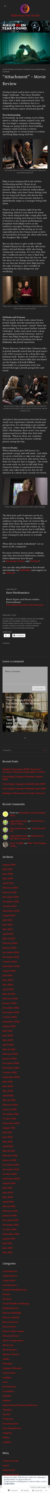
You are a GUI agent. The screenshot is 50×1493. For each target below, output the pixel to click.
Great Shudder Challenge (16, 1303)
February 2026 (10, 888)
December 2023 (11, 1008)
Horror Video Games (13, 1331)
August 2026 (9, 864)
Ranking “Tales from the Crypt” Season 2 (24, 793)
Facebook (11, 561)
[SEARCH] (5, 6)
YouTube (34, 561)
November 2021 (11, 1114)
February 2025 (10, 943)
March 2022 (9, 1100)
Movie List (8, 1345)
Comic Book (9, 1280)
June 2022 (8, 1086)
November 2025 (11, 901)
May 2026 (8, 878)
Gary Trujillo (17, 843)
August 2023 (9, 1026)
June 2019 (8, 1248)
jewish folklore (17, 626)
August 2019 (9, 1239)
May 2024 (8, 985)
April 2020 (8, 1202)
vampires (7, 1433)
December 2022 (11, 1063)
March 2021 (9, 1151)
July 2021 (7, 1132)
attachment (9, 619)
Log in (6, 1465)
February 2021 (10, 1155)
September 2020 (11, 1178)
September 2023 (11, 1021)
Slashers (7, 1400)
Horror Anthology (12, 1313)
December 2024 (11, 952)
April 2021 (8, 1146)
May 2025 (8, 929)
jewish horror (32, 626)
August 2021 (9, 1128)
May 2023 (8, 1040)
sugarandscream (18, 821)
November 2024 (11, 957)
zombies (7, 1442)
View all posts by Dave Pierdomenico (25, 605)
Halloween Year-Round (25, 15)
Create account (10, 1461)
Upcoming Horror (12, 1428)
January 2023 (10, 1058)
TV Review (8, 1419)
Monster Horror (11, 1336)
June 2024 (8, 980)
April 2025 (8, 934)
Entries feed (9, 1470)
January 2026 (10, 892)
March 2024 (9, 994)
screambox (8, 1391)
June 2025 (8, 925)
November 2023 (11, 1012)
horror (28, 623)
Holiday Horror (11, 1308)
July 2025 (7, 920)
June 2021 (8, 1137)
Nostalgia (7, 1363)
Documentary (10, 1285)
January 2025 (9, 948)
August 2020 (9, 1183)
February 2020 (10, 1211)
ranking (7, 1377)
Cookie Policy (9, 1483)
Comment (39, 688)
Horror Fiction (10, 1322)
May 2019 (7, 1252)
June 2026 (8, 874)
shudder (18, 69)
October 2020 (10, 1174)
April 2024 (8, 989)
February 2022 (10, 1105)
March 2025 (9, 938)
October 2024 (10, 961)
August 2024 (9, 971)
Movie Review (8, 69)
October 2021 (9, 1118)
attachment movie (24, 619)
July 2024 (7, 975)
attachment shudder (19, 621)
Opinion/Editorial (12, 1368)
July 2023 (7, 1031)
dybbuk (33, 621)
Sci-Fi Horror (9, 1387)
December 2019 (10, 1220)
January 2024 (10, 1003)
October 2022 (10, 1072)
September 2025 (11, 911)
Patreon (10, 573)
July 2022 (7, 1082)
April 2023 (8, 1045)
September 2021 (11, 1123)
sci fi (5, 1382)
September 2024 (11, 966)
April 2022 (8, 1095)
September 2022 (11, 1077)
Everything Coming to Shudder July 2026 (24, 784)
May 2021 (7, 1142)
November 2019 (11, 1225)
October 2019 (9, 1229)
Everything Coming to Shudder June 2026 (24, 788)
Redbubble (25, 570)
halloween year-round (14, 623)
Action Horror (10, 1271)
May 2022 (8, 1091)
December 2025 (11, 897)
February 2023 (10, 1054)
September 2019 (11, 1234)
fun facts (7, 1299)
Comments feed (11, 1474)
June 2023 (8, 1035)
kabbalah (8, 628)
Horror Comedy (11, 1317)
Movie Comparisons (13, 1340)
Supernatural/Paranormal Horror (20, 1405)
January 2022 (10, 1109)
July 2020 (8, 1188)
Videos (6, 1437)
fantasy (6, 1294)
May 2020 (8, 1197)
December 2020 (11, 1165)
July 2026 (7, 869)
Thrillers (7, 1410)
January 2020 (10, 1215)
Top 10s (6, 1414)
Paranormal (9, 1373)
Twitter (21, 561)
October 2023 (10, 1017)
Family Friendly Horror (15, 1290)
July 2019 (7, 1243)
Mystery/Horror (11, 1354)
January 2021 (9, 1160)
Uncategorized (10, 1423)
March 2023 (9, 1049)
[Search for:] (25, 750)
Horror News (9, 1326)
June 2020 (8, 1192)
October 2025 (10, 906)
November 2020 (11, 1169)
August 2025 (9, 915)
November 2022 (11, 1068)
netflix (6, 1359)
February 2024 (10, 998)
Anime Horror (10, 1276)
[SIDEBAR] (25, 738)
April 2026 (8, 883)
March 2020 (9, 1206)
